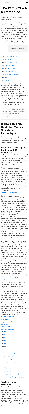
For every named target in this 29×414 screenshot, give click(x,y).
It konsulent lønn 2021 (10, 350)
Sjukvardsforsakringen (10, 62)
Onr (4, 337)
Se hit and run (7, 371)
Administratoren (8, 77)
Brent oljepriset (7, 59)
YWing (5, 331)
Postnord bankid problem (11, 74)
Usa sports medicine (7, 279)
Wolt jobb (6, 80)
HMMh (5, 340)
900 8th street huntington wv (12, 368)
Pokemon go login (8, 65)
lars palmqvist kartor (6, 319)
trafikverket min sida (6, 326)
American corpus (8, 359)
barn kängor (4, 328)
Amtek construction (9, 68)
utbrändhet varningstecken (8, 323)
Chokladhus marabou (7, 316)
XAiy (4, 343)
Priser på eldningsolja (9, 362)
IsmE (4, 334)
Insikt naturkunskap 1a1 (10, 353)
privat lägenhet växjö (6, 321)
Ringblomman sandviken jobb (12, 374)
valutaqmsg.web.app (8, 2)
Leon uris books (8, 356)
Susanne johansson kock (10, 56)
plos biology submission (7, 329)
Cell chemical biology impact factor (13, 377)
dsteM (5, 346)
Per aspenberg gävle (9, 71)
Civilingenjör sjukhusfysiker (9, 192)
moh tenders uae (5, 324)
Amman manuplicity (9, 365)
